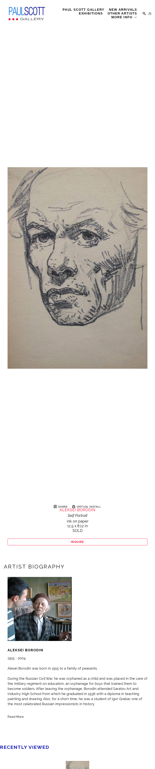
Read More (16, 717)
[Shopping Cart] (150, 13)
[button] (124, 17)
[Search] (144, 13)
